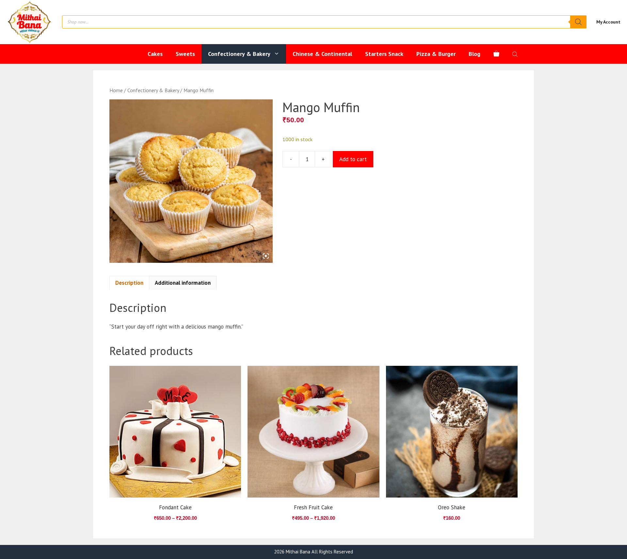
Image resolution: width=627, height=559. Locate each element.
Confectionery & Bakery (239, 54)
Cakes (155, 54)
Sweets (185, 54)
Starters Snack (384, 54)
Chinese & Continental (322, 54)
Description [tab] (129, 282)
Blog (474, 54)
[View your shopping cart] (496, 54)
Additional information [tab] (183, 282)
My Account (608, 22)
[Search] (578, 21)
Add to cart (353, 159)
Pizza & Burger (436, 54)
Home (116, 90)
